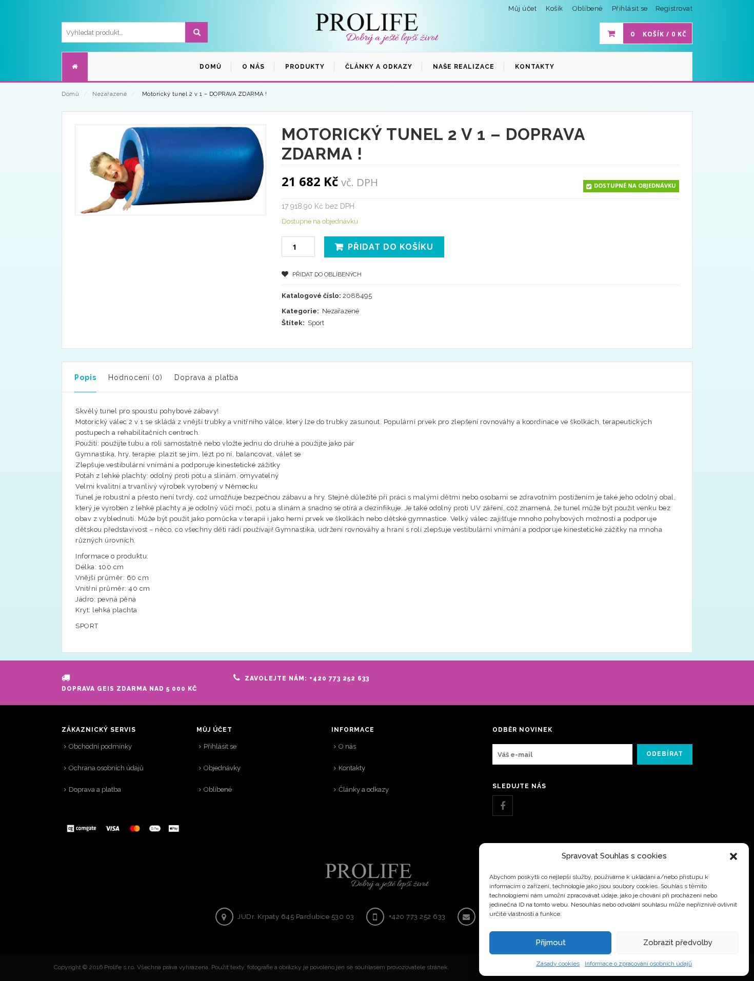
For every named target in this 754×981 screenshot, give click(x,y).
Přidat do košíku (390, 247)
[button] (733, 856)
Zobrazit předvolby (677, 942)
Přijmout (550, 942)
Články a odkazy (364, 789)
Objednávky (222, 768)
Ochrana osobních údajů (106, 768)
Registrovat (674, 8)
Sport (316, 323)
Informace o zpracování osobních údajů (638, 963)
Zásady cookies (558, 963)
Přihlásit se (630, 8)
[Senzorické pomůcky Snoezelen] (377, 29)
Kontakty (352, 768)
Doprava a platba (206, 377)
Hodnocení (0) (135, 377)
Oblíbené (218, 789)
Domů (70, 94)
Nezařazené (109, 94)
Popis (85, 377)
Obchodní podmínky (100, 746)
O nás (347, 746)
